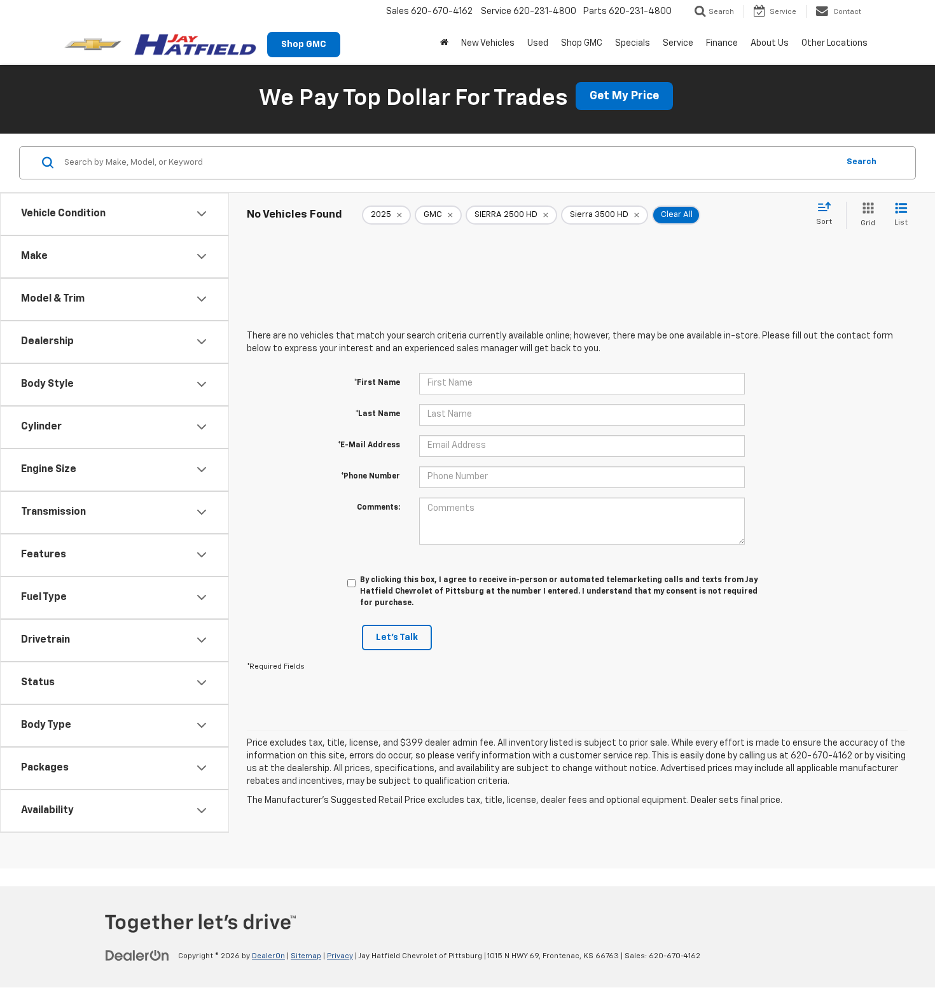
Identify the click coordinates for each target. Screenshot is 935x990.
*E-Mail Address (369, 445)
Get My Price (624, 96)
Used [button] (537, 43)
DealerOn (268, 956)
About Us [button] (770, 43)
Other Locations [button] (834, 43)
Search (861, 162)
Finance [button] (722, 43)
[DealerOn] (137, 955)
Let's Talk (397, 637)
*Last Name (378, 414)
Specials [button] (632, 43)
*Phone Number (370, 476)
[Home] (444, 43)
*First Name (377, 383)
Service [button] (678, 43)
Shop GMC (303, 44)
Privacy (340, 956)
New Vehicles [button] (488, 43)
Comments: (378, 508)
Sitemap (306, 956)
